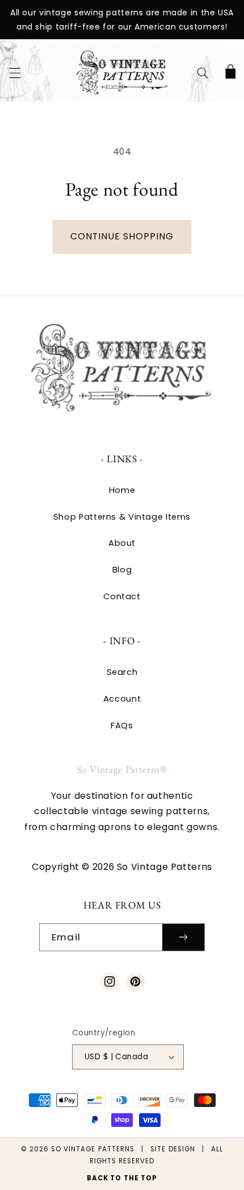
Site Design (172, 1149)
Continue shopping (122, 236)
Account (122, 698)
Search (122, 672)
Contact (121, 596)
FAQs (122, 725)
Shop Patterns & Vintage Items (122, 517)
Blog (122, 569)
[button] (15, 73)
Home (122, 490)
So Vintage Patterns (92, 1149)
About (122, 543)
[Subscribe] (183, 937)
